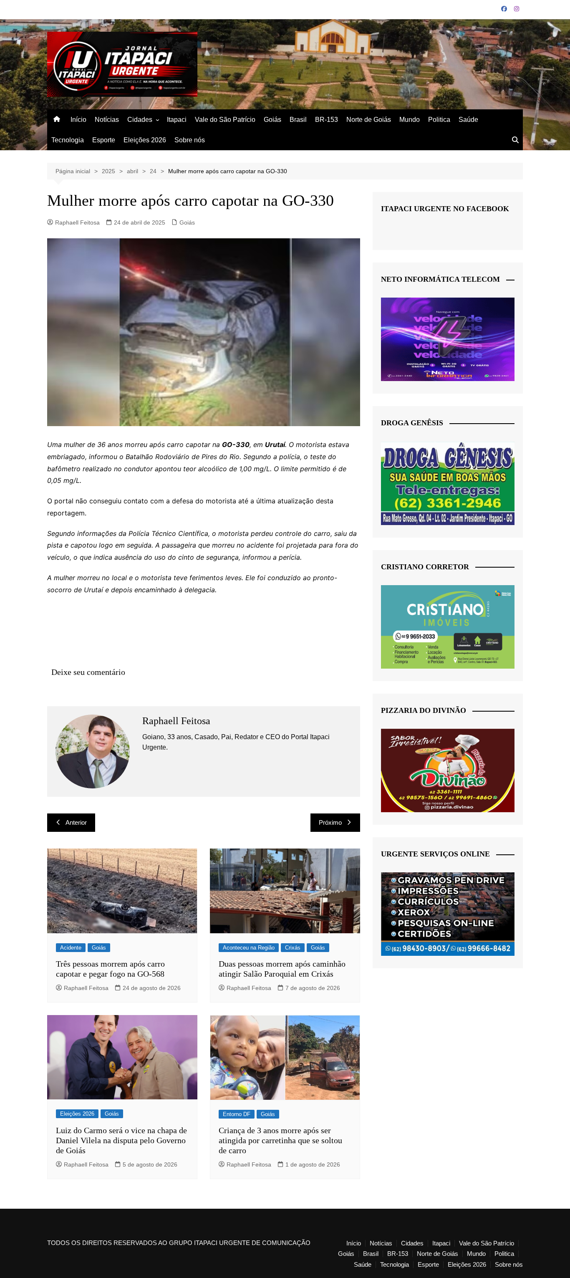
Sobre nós (189, 140)
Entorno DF (236, 1114)
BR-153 (326, 119)
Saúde (468, 119)
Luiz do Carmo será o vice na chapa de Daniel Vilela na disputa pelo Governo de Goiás (121, 1140)
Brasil (298, 119)
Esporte (103, 140)
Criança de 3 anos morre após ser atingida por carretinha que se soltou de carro (280, 1140)
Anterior (76, 822)
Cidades (139, 119)
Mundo (409, 119)
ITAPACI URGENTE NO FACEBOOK (445, 209)
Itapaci (177, 119)
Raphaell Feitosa (77, 222)
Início (78, 119)
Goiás (272, 119)
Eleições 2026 (145, 140)
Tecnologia (67, 140)
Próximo (330, 822)
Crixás (292, 948)
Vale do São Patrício (225, 119)
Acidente (70, 948)
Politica (439, 119)
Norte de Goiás (368, 119)
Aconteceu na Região (249, 948)
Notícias (107, 119)
